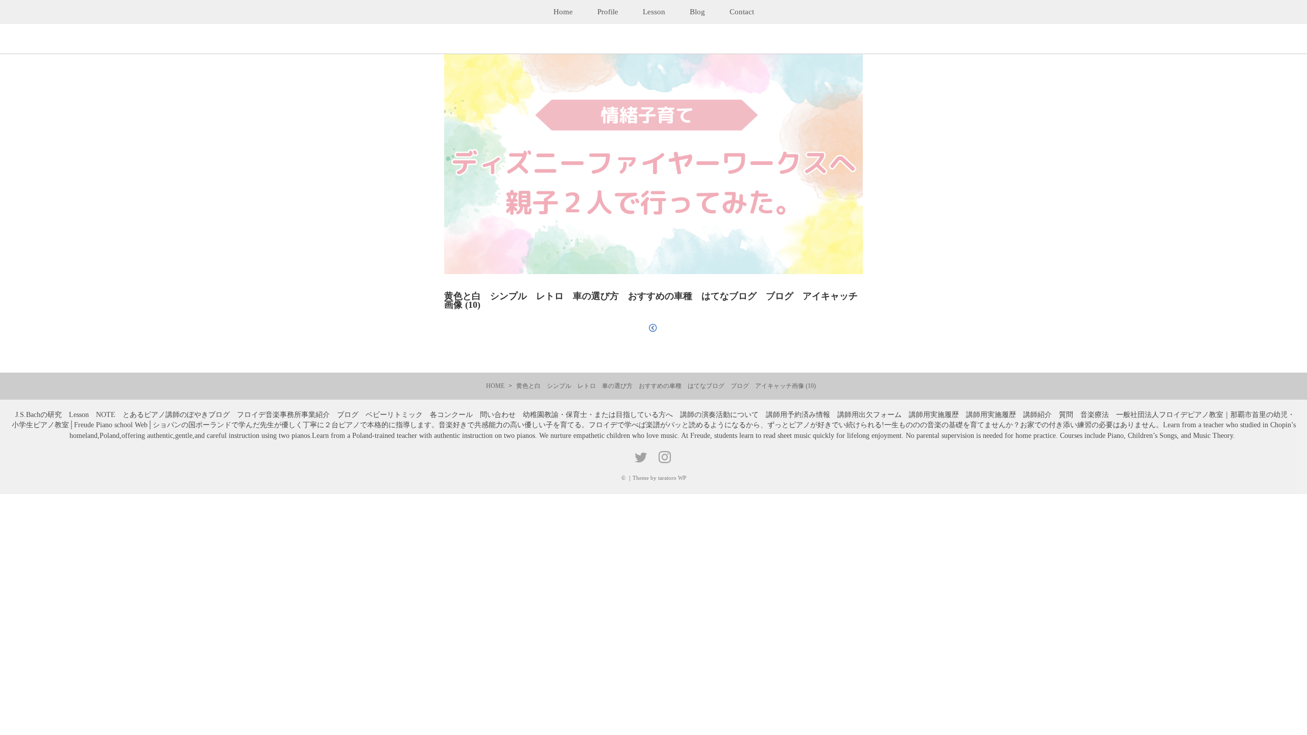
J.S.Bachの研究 (38, 415)
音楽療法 (1094, 415)
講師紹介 (1037, 415)
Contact (742, 12)
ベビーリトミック (394, 415)
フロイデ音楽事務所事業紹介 (283, 415)
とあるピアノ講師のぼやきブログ (176, 415)
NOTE (105, 415)
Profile (607, 12)
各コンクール (451, 415)
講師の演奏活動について (719, 415)
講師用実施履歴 (934, 415)
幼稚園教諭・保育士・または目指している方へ (598, 415)
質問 (1066, 415)
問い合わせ (498, 415)
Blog (697, 12)
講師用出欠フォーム (869, 415)
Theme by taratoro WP (659, 478)
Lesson (654, 12)
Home (563, 12)
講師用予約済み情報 (798, 415)
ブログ (347, 415)
